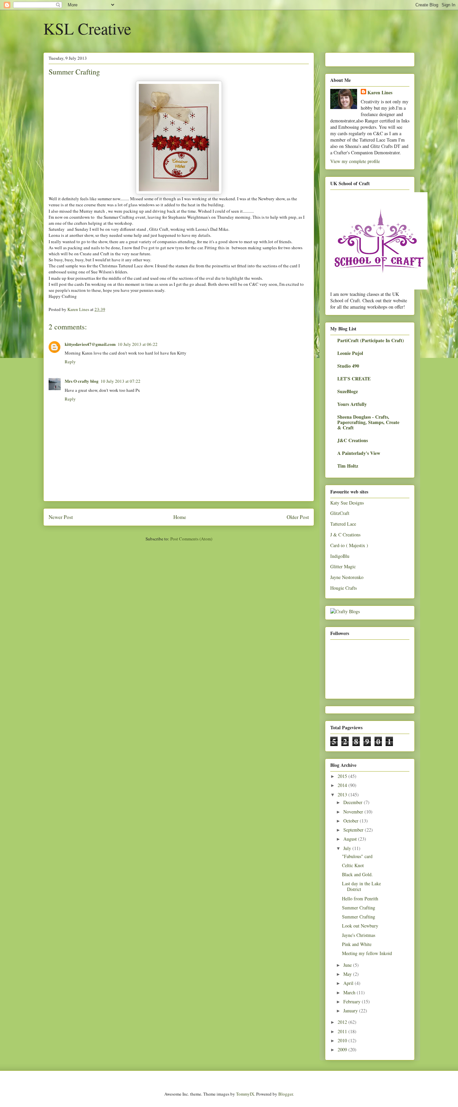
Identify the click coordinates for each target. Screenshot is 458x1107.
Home (179, 517)
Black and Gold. (357, 874)
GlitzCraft (339, 513)
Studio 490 (348, 365)
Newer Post (61, 517)
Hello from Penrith (360, 898)
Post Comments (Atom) (191, 539)
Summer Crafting (358, 907)
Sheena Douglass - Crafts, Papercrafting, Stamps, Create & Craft (368, 422)
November (353, 811)
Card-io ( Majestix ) (349, 545)
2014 (343, 785)
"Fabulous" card (357, 856)
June (348, 965)
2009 (343, 1049)
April (349, 983)
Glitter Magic (343, 566)
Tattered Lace (343, 524)
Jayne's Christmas (358, 935)
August (350, 839)
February (352, 1001)
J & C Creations (345, 534)
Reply (70, 362)
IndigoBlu (339, 556)
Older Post (298, 517)
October (351, 821)
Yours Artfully (352, 404)
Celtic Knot (353, 865)
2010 (343, 1040)
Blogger (285, 1094)
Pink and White (356, 944)
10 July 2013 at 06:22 (138, 344)
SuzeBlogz (347, 391)
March (350, 992)
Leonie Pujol (350, 353)
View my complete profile (355, 161)
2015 (343, 776)
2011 (343, 1031)
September (354, 830)
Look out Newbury (360, 925)
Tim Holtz (347, 465)
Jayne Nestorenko (346, 577)
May (348, 974)
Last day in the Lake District (361, 886)
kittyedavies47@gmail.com (90, 344)
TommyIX (245, 1094)
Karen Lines (379, 92)
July (347, 848)
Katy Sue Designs (347, 502)
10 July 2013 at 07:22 (120, 381)
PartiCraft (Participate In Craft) (370, 340)
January (351, 1010)
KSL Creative (87, 28)
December (353, 802)
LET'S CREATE (353, 378)
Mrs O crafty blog (82, 381)
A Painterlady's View (358, 453)
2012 (343, 1022)
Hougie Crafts (343, 588)
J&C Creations (352, 440)
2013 (343, 794)
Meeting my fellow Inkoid (367, 953)
